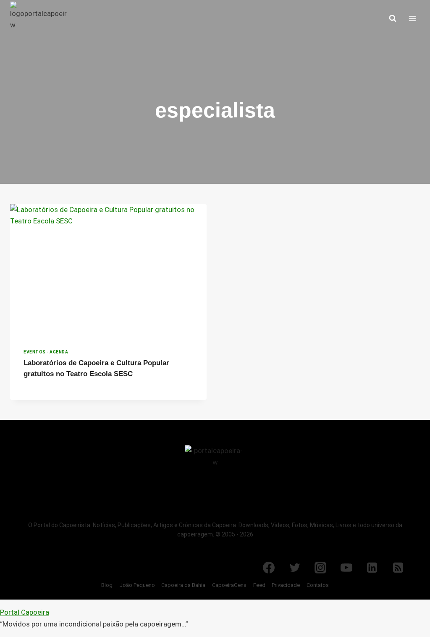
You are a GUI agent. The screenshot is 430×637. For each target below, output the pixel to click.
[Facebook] (269, 567)
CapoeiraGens (229, 585)
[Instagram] (320, 567)
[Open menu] (412, 18)
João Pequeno (137, 585)
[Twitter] (295, 567)
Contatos (318, 585)
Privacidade (286, 585)
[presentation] (108, 269)
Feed (259, 585)
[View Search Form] (392, 18)
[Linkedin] (372, 567)
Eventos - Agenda (46, 352)
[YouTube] (346, 567)
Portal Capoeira (24, 612)
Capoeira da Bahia (183, 585)
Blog (107, 585)
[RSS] (398, 567)
